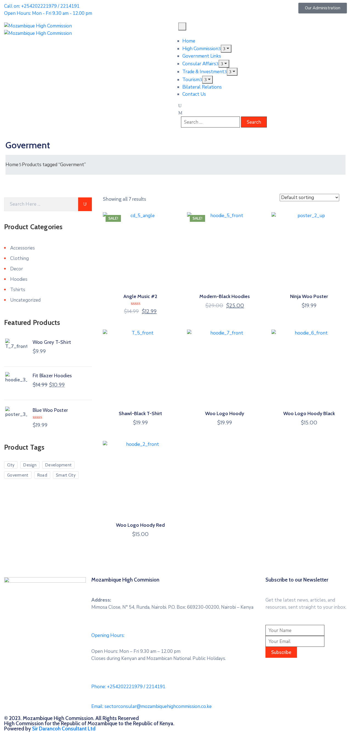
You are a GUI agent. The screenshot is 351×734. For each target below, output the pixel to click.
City (11, 465)
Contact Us (194, 94)
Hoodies (18, 279)
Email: (151, 706)
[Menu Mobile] (182, 26)
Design (29, 465)
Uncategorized (25, 300)
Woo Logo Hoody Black (309, 413)
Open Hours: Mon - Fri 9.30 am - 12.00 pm (48, 13)
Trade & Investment (203, 72)
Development (58, 465)
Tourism (191, 79)
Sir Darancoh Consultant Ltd (63, 729)
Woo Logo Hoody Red (140, 525)
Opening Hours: (107, 635)
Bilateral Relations (202, 87)
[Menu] (226, 49)
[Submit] (85, 204)
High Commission (200, 49)
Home (188, 41)
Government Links (201, 56)
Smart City (66, 475)
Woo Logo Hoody (224, 413)
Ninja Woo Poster (309, 296)
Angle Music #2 (140, 296)
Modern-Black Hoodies (224, 296)
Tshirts (17, 290)
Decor (16, 269)
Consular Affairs (199, 64)
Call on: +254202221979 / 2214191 (42, 6)
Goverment (18, 475)
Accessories (22, 248)
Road (42, 475)
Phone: (128, 687)
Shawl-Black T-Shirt (140, 413)
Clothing (19, 258)
